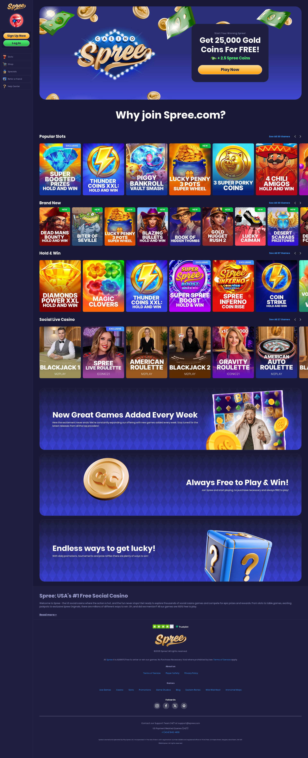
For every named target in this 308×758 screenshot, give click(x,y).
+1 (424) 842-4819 (171, 732)
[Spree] (16, 7)
